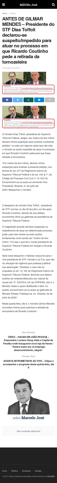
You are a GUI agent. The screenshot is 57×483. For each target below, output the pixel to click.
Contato (38, 470)
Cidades (12, 13)
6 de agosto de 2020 (10, 67)
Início (4, 470)
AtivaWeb (51, 476)
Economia (26, 470)
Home (4, 13)
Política (14, 470)
